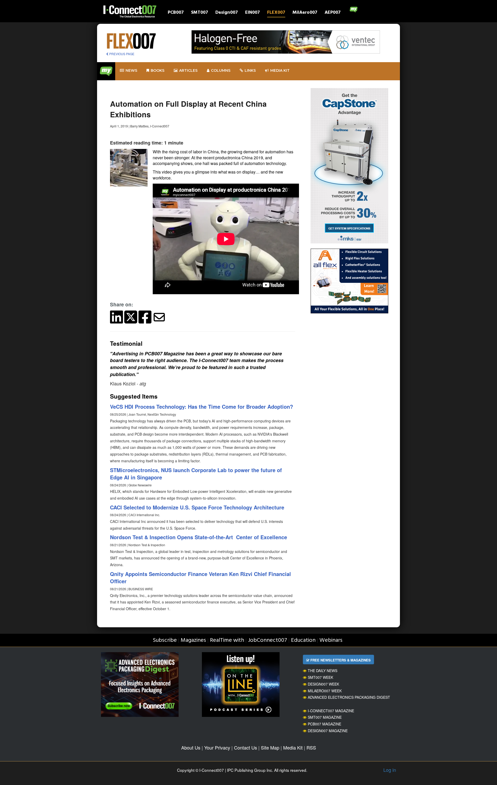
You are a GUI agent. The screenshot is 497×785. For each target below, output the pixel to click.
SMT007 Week (320, 677)
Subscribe (165, 640)
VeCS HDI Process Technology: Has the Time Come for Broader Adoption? (201, 406)
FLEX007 (276, 13)
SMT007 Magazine (325, 717)
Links (250, 70)
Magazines (193, 640)
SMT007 (199, 13)
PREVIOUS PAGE (121, 54)
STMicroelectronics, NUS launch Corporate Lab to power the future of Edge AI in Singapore (196, 473)
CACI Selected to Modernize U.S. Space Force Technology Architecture (197, 507)
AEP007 (333, 13)
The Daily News (322, 670)
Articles (188, 70)
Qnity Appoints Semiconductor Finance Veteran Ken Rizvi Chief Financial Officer (200, 577)
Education (303, 640)
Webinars (330, 640)
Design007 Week (323, 684)
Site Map (270, 747)
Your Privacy (217, 747)
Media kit (280, 70)
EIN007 (252, 13)
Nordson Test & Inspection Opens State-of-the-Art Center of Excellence (198, 537)
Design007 (226, 13)
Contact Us (245, 747)
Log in (389, 769)
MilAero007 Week (325, 690)
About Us (190, 747)
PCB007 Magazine (324, 723)
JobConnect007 (267, 640)
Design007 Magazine (328, 730)
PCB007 (176, 13)
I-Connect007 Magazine (331, 710)
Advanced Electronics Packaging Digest (349, 697)
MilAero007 (305, 13)
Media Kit (293, 747)
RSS (311, 747)
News (131, 70)
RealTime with (227, 640)
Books (157, 70)
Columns (220, 70)
